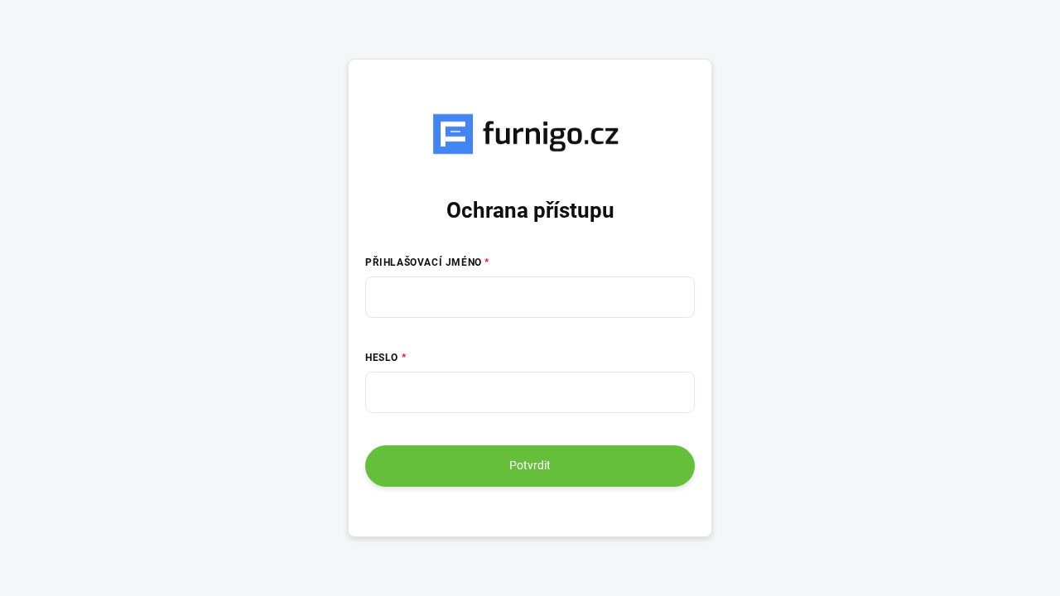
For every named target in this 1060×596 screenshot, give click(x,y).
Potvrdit (530, 465)
